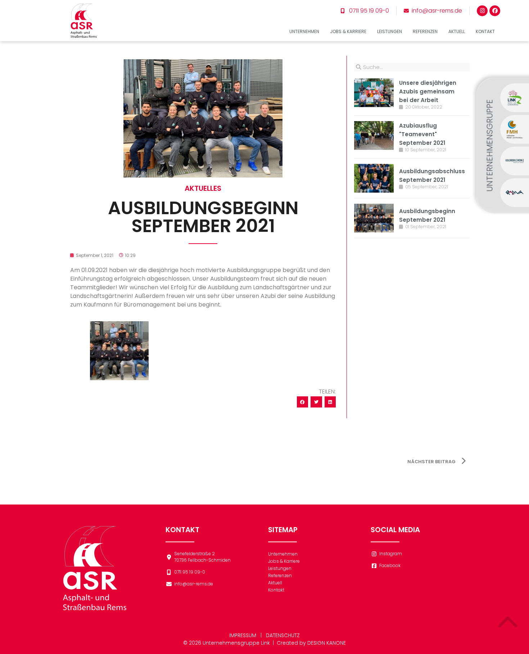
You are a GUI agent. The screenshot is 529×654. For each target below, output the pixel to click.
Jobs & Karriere (348, 31)
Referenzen (425, 31)
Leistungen (389, 31)
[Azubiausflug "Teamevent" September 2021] (374, 135)
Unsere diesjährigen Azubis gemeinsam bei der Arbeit (427, 91)
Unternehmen (304, 31)
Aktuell (456, 31)
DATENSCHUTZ (283, 635)
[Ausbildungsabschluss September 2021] (374, 178)
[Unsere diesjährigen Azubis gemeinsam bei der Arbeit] (374, 92)
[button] (302, 402)
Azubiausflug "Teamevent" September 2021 (422, 134)
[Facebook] (494, 10)
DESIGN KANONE (326, 642)
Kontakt (485, 31)
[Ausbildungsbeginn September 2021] (374, 218)
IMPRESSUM (242, 635)
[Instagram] (482, 10)
